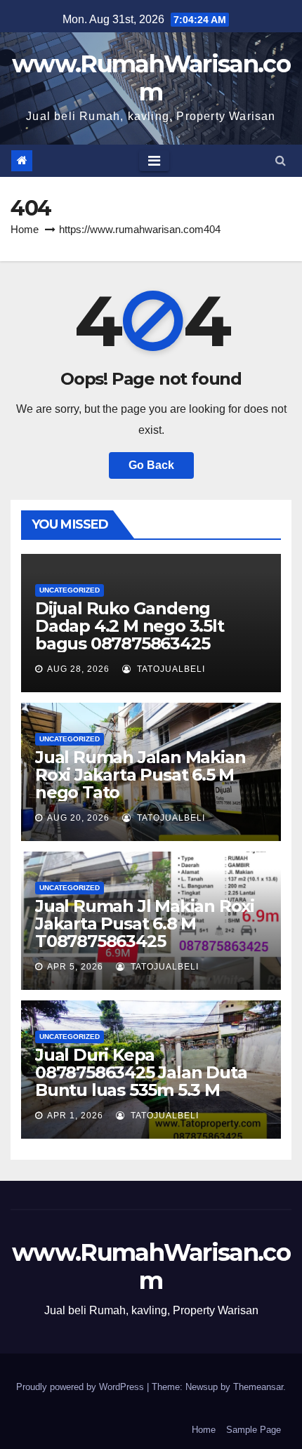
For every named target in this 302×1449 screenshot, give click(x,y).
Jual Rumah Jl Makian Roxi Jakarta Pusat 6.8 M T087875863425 (144, 923)
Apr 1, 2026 (75, 1115)
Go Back (151, 465)
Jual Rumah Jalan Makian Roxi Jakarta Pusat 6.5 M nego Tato (140, 774)
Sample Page (253, 1429)
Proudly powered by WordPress (81, 1387)
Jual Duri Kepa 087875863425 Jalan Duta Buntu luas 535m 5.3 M (141, 1072)
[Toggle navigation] (154, 160)
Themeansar (258, 1387)
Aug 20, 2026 (78, 818)
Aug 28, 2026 (78, 669)
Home (25, 229)
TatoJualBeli (169, 669)
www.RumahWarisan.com (151, 78)
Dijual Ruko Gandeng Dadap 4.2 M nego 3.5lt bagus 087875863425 (129, 626)
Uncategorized (69, 590)
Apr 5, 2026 (75, 967)
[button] (280, 160)
